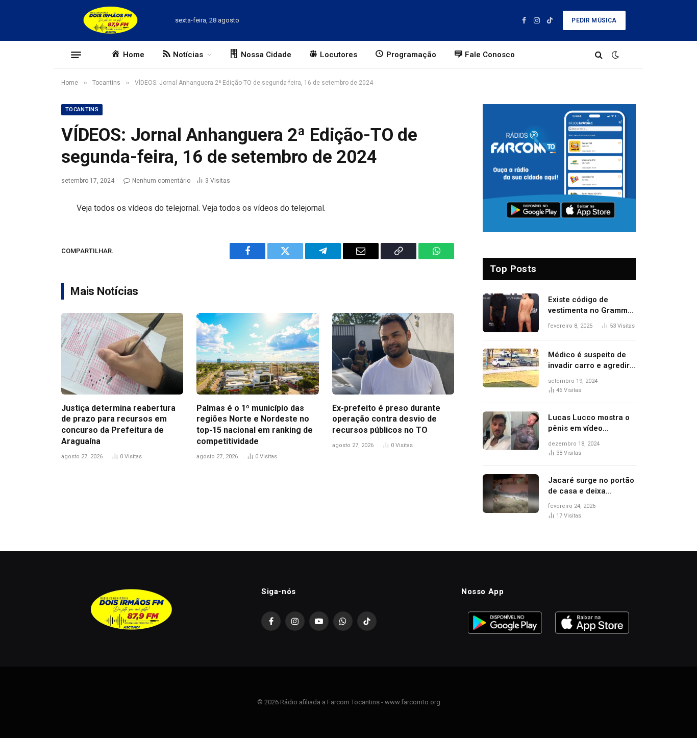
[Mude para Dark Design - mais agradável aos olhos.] (614, 55)
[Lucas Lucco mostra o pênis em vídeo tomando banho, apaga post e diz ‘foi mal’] (511, 430)
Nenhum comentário (161, 180)
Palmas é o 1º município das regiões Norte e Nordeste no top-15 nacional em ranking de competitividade (254, 424)
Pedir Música (593, 20)
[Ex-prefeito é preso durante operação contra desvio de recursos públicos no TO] (393, 354)
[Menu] (76, 54)
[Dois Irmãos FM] (110, 20)
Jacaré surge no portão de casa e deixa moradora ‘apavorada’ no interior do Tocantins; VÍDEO (591, 486)
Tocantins (81, 109)
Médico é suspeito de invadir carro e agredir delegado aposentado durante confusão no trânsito (589, 361)
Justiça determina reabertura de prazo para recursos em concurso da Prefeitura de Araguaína (118, 424)
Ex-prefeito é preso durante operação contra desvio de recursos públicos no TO (386, 419)
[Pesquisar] (599, 54)
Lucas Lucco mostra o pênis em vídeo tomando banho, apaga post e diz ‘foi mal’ (590, 423)
